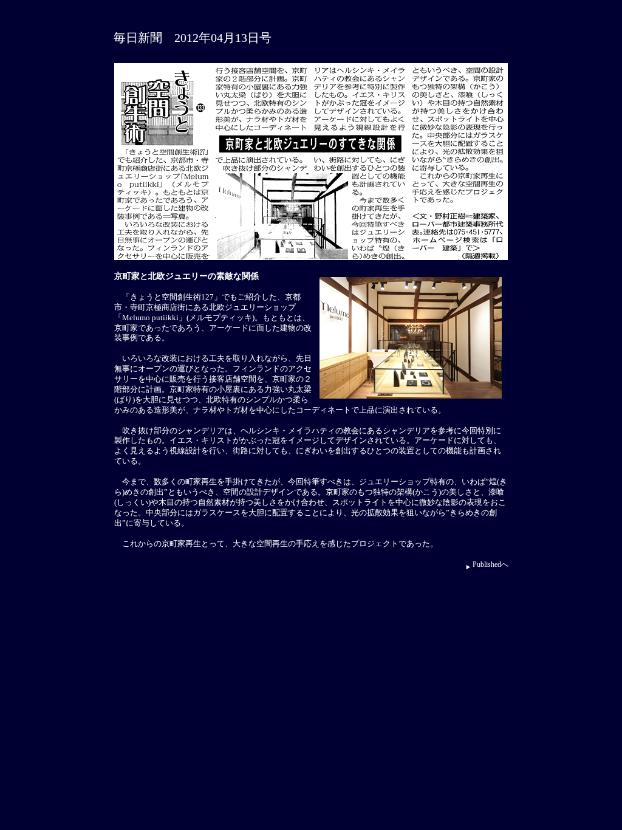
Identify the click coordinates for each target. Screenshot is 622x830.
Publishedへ (490, 564)
